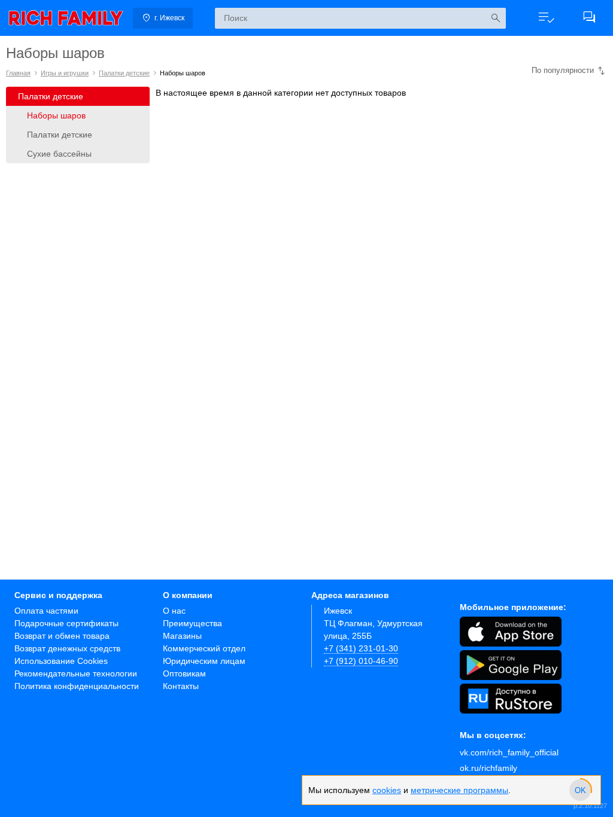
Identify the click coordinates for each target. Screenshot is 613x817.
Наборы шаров (56, 115)
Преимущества (192, 623)
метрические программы (459, 790)
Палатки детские (124, 73)
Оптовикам (184, 673)
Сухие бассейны (59, 153)
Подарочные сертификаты (66, 623)
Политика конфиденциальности (76, 686)
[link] (66, 18)
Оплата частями (46, 610)
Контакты (181, 686)
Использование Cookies (61, 661)
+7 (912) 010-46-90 (361, 661)
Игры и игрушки (65, 73)
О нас (174, 610)
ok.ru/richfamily (488, 768)
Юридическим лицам (204, 661)
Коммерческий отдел (204, 648)
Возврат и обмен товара (62, 636)
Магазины (182, 636)
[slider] (580, 790)
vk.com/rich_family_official (509, 752)
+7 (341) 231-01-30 (361, 648)
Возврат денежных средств (67, 648)
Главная (18, 73)
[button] (546, 18)
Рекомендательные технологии (75, 673)
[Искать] (495, 18)
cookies (386, 790)
